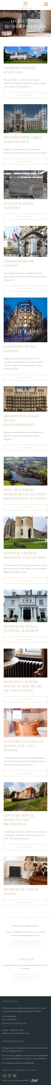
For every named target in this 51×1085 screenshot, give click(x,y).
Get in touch (25, 977)
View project (25, 95)
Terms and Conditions (12, 1080)
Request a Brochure (25, 944)
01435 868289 (10, 1016)
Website (27, 1080)
